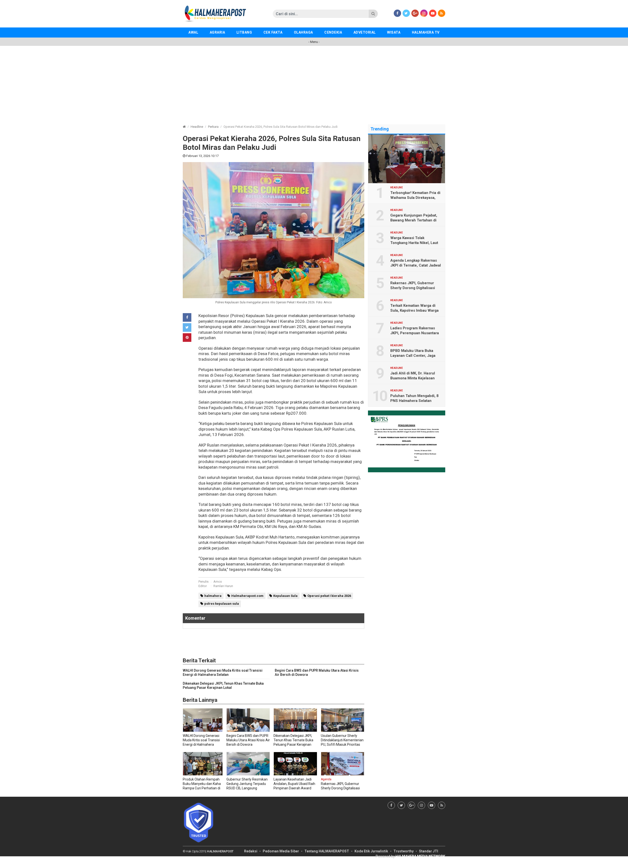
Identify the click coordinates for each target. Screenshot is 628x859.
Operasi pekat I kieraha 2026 (329, 596)
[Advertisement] (314, 82)
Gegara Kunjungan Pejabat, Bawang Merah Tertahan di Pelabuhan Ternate (413, 220)
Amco (217, 581)
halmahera (213, 596)
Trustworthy (403, 851)
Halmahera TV (426, 32)
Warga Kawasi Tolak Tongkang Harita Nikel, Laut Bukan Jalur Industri (414, 243)
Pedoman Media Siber (281, 851)
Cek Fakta (273, 32)
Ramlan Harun (223, 586)
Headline (197, 126)
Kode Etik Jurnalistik (371, 851)
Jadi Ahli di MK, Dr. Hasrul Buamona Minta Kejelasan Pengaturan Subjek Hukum (413, 378)
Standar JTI (428, 851)
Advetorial (364, 32)
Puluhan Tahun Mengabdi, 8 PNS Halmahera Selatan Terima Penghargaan (414, 401)
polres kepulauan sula (221, 603)
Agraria (217, 32)
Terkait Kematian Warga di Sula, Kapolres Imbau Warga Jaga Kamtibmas (414, 310)
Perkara (213, 126)
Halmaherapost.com (247, 596)
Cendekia (333, 32)
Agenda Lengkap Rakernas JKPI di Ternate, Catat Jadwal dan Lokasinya (415, 265)
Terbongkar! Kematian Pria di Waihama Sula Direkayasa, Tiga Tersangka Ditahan (415, 198)
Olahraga (303, 32)
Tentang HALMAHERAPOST (326, 851)
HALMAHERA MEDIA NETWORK (420, 856)
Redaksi (250, 851)
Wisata (393, 32)
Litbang (244, 32)
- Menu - (314, 42)
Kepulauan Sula (285, 596)
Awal (193, 32)
